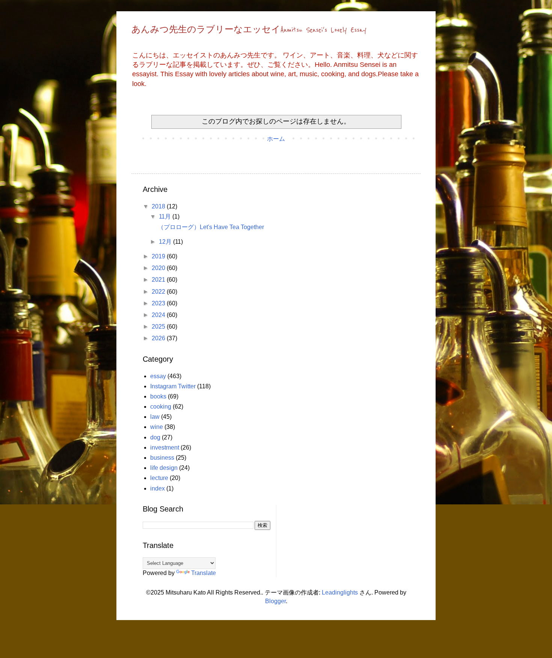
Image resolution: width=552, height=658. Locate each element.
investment (164, 447)
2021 (159, 279)
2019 (159, 256)
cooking (160, 406)
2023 (159, 303)
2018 (159, 206)
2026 (159, 338)
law (155, 417)
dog (155, 437)
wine (156, 427)
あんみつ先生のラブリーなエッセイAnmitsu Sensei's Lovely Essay (248, 30)
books (158, 396)
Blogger (275, 601)
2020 (159, 268)
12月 (166, 241)
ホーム (276, 139)
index (157, 488)
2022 (159, 291)
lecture (159, 478)
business (162, 457)
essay (158, 376)
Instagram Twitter (173, 386)
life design (164, 468)
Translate (203, 573)
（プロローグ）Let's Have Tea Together (211, 227)
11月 (165, 216)
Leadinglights (340, 592)
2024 (159, 315)
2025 (159, 326)
